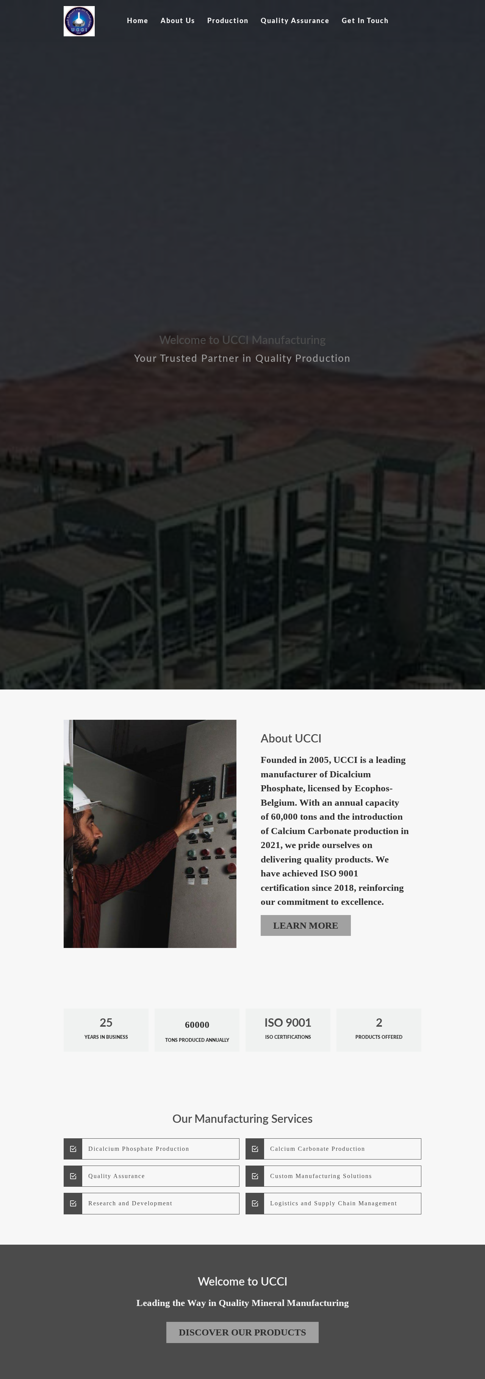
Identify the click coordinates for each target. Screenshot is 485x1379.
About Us (178, 21)
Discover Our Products (242, 1332)
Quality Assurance (295, 21)
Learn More (305, 925)
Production (228, 21)
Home (138, 21)
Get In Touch (365, 21)
